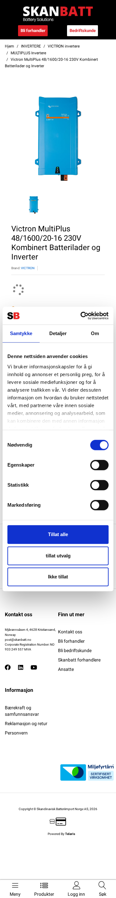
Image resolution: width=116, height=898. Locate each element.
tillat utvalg (58, 555)
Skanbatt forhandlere (79, 659)
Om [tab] (95, 333)
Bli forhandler (33, 30)
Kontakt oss (70, 631)
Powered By (61, 834)
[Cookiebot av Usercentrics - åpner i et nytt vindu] (82, 316)
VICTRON (27, 268)
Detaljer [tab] (58, 333)
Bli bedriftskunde (75, 650)
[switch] (99, 465)
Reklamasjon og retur (26, 723)
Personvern (16, 732)
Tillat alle (58, 534)
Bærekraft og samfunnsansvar (22, 711)
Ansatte (66, 669)
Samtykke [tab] (21, 333)
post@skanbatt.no (18, 639)
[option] (58, 138)
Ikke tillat (58, 576)
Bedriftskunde (83, 30)
